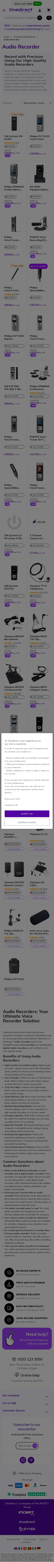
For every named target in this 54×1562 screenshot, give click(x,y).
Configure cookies (27, 822)
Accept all (27, 814)
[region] (27, 781)
